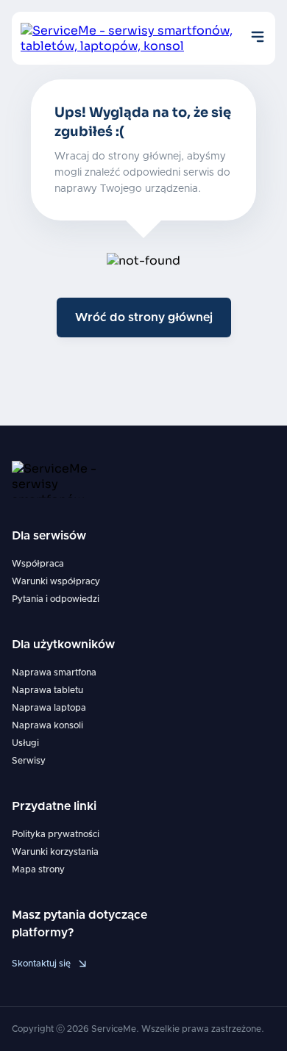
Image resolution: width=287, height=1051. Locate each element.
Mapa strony (38, 869)
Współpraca (38, 563)
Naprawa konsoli (47, 725)
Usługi (25, 743)
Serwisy (29, 760)
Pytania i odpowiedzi (55, 599)
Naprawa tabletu (47, 690)
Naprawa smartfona (54, 672)
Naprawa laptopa (49, 707)
